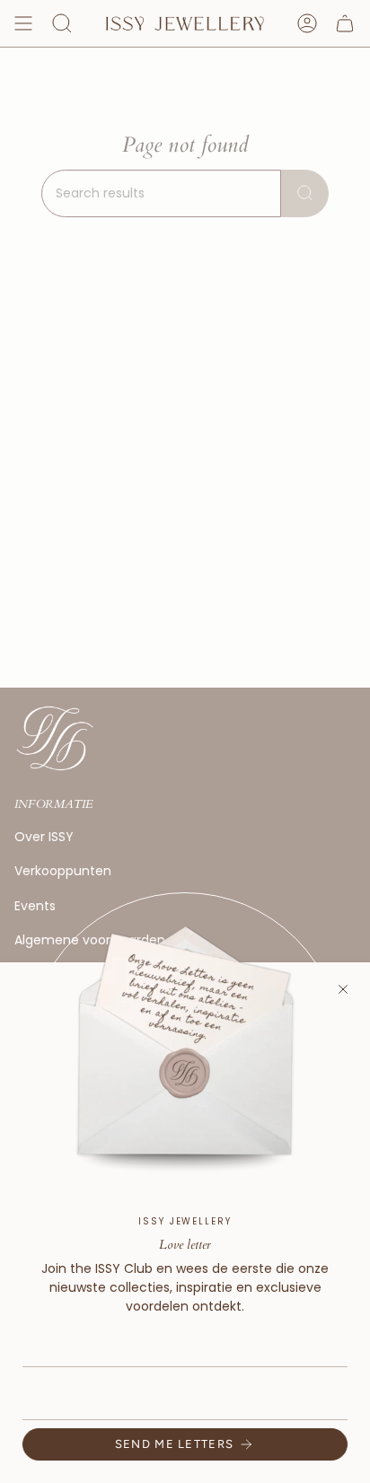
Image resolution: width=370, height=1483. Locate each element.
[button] (62, 23)
